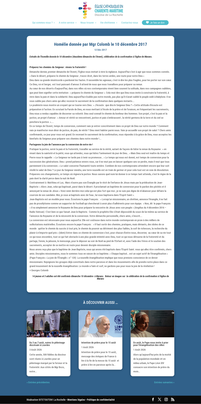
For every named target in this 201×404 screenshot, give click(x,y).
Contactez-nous (129, 23)
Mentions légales (76, 399)
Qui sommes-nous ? (42, 23)
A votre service (66, 23)
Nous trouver (87, 23)
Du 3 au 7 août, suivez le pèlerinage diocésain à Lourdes (47, 343)
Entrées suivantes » (164, 382)
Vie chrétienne (107, 23)
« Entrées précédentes (38, 382)
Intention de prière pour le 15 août (98, 342)
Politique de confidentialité (101, 399)
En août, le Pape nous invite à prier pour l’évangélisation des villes (150, 343)
